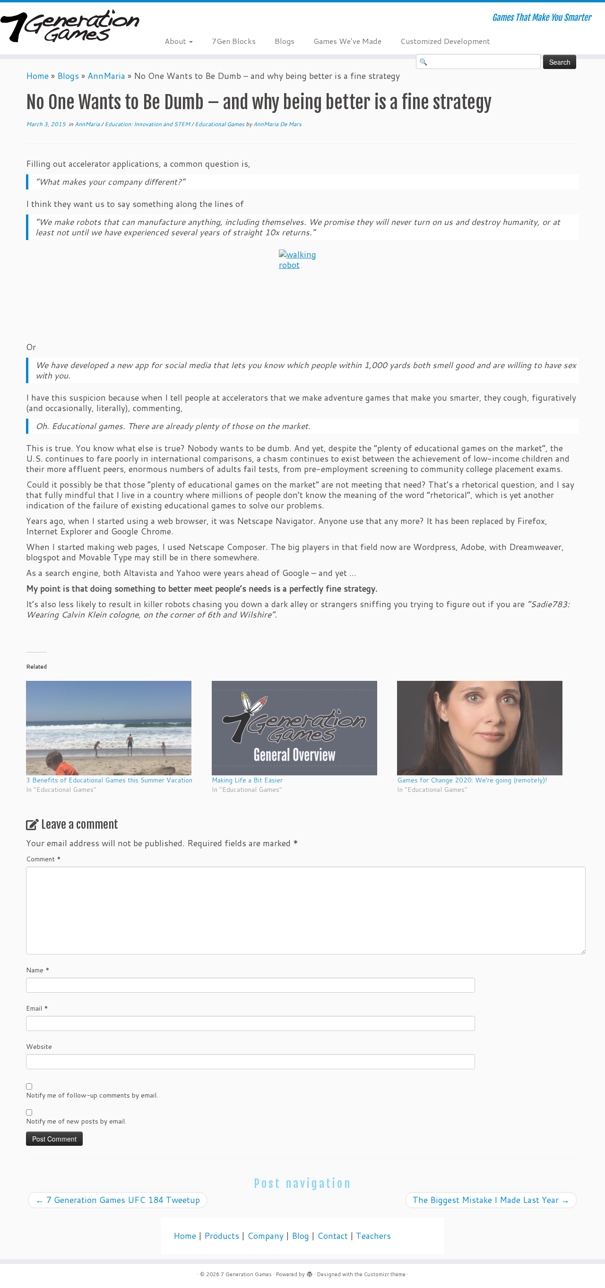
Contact (332, 1236)
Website (39, 1046)
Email (37, 1008)
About (176, 40)
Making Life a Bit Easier (247, 780)
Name (38, 970)
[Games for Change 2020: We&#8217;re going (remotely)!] (485, 728)
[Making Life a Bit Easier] (300, 728)
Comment (43, 859)
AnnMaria (106, 76)
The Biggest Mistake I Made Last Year (491, 1200)
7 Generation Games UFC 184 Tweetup (117, 1200)
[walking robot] (302, 284)
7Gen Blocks (234, 40)
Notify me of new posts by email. (76, 1121)
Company (265, 1236)
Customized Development (445, 40)
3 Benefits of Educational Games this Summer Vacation (109, 780)
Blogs (284, 40)
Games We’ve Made (347, 40)
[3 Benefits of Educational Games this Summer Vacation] (114, 728)
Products (221, 1236)
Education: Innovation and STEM (147, 124)
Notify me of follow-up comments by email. (92, 1095)
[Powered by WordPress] (309, 1272)
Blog (300, 1236)
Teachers (373, 1236)
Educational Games (220, 124)
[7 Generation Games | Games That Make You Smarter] (69, 27)
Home (37, 76)
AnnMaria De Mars (277, 124)
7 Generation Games (246, 1274)
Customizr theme (385, 1274)
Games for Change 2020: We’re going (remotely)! (472, 780)
